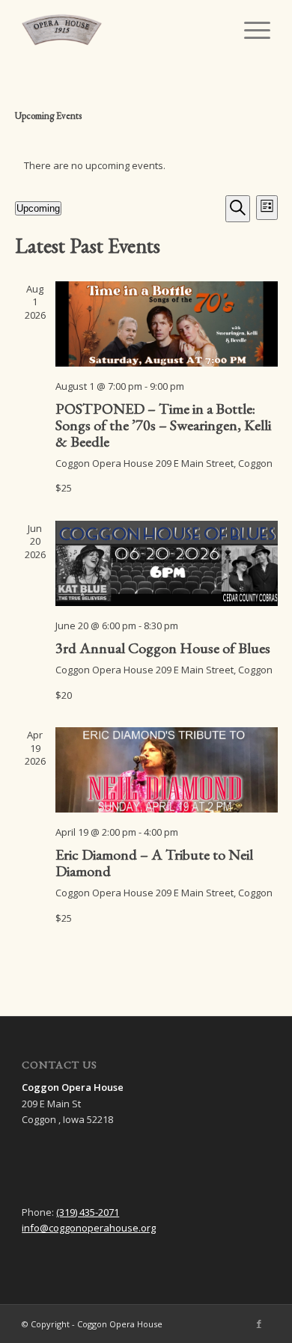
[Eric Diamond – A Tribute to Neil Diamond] (166, 770)
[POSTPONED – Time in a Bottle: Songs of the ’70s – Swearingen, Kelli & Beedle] (166, 324)
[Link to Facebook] (259, 1323)
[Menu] (249, 30)
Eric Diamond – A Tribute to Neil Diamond (154, 863)
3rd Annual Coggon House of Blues (162, 648)
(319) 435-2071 (87, 1212)
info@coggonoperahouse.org (89, 1228)
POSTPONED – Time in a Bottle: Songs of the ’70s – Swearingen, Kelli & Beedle (163, 425)
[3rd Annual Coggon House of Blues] (166, 563)
